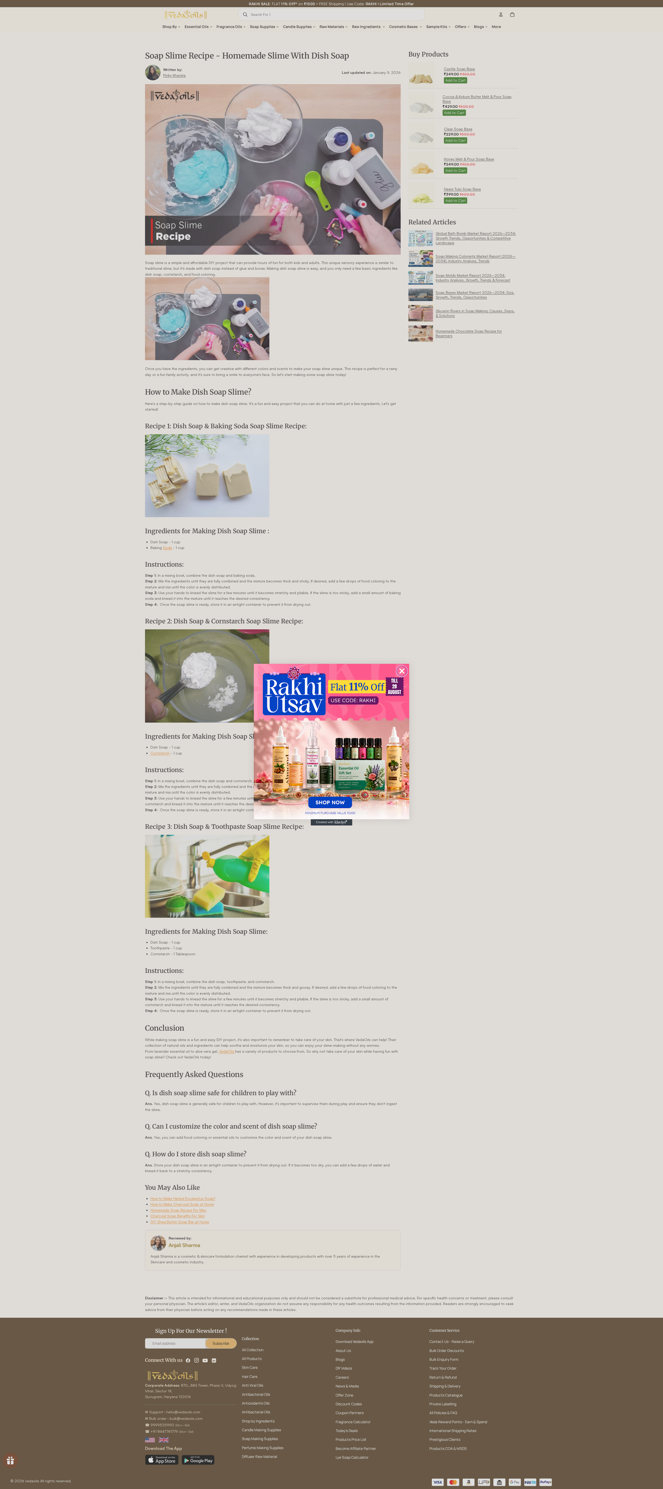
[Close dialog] (402, 671)
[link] (331, 741)
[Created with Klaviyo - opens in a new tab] (331, 822)
